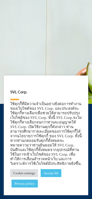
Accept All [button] (51, 173)
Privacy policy (25, 183)
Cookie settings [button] (24, 173)
